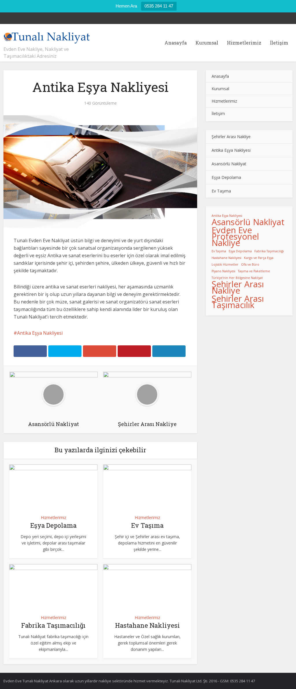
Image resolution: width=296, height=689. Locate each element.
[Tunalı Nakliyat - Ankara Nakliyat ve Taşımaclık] (46, 36)
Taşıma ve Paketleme (254, 271)
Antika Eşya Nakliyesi (40, 333)
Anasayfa (175, 43)
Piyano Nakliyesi (223, 271)
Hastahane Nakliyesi (147, 625)
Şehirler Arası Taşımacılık (238, 301)
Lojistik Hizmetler (225, 264)
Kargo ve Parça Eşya (258, 258)
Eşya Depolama (53, 525)
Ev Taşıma (147, 525)
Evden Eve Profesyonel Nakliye (235, 236)
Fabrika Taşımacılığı (53, 625)
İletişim (279, 43)
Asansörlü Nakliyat (229, 163)
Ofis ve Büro (250, 264)
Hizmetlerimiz (244, 43)
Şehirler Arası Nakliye (231, 136)
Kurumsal (206, 43)
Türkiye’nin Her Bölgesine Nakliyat (237, 278)
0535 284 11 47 (159, 5)
